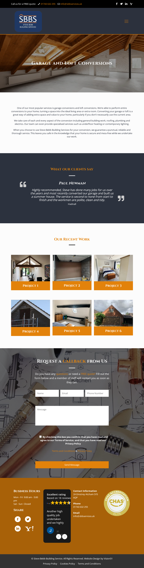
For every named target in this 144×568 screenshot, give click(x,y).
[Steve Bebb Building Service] (28, 21)
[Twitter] (121, 3)
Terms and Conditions (63, 451)
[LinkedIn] (126, 3)
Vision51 (108, 558)
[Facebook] (117, 3)
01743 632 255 (48, 3)
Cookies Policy (67, 563)
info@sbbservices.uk (71, 3)
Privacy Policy (85, 451)
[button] (64, 536)
